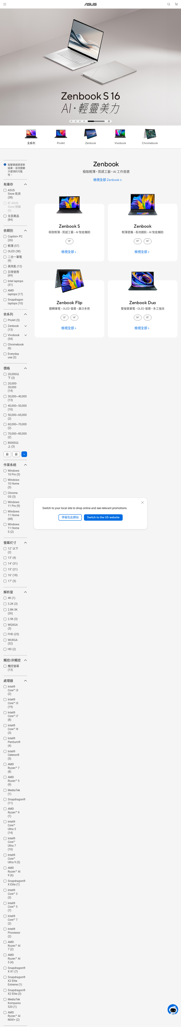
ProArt (7, 319)
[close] (142, 502)
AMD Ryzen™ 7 (13, 763)
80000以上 (10, 442)
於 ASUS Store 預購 (12, 204)
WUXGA (8, 639)
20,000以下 (11, 374)
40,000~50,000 (13, 405)
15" (6, 568)
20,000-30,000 (12, 382)
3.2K (6, 603)
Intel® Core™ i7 (13, 711)
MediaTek (10, 789)
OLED (7, 250)
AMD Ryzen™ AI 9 (13, 868)
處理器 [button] (8, 681)
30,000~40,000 (13, 395)
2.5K (6, 618)
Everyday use (12, 353)
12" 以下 (9, 548)
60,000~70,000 (13, 423)
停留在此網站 (70, 517)
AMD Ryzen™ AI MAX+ (13, 1013)
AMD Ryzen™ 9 (13, 808)
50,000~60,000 (13, 414)
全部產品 (9, 215)
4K (5, 597)
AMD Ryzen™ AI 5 (13, 955)
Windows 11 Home (11, 512)
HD (5, 648)
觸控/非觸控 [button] (12, 660)
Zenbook (9, 325)
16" (6, 574)
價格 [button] (7, 368)
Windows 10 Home (11, 480)
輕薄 (6, 245)
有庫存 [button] (8, 184)
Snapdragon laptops (11, 300)
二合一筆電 (11, 256)
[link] (90, 4)
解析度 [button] (8, 592)
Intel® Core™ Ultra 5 (11, 822)
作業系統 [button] (10, 465)
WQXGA (8, 624)
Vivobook (9, 334)
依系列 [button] (8, 314)
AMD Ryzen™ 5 (13, 776)
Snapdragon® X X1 (14, 968)
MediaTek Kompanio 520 (13, 1000)
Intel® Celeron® (14, 750)
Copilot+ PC (11, 235)
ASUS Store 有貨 (12, 191)
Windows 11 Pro (14, 501)
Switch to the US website (103, 517)
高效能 (8, 266)
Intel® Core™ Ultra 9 (11, 855)
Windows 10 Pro (14, 469)
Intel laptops (11, 280)
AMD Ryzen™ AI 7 (13, 942)
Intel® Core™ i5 (13, 698)
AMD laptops (12, 289)
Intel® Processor (10, 929)
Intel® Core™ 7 (13, 915)
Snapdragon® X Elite (14, 881)
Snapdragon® (12, 798)
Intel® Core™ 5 (13, 902)
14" (6, 562)
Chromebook (11, 343)
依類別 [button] (8, 230)
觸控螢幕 (9, 666)
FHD (6, 633)
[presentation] (5, 164)
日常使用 (9, 271)
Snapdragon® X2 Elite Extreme (14, 978)
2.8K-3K (8, 608)
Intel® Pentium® (10, 739)
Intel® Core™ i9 (13, 724)
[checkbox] (14, 194)
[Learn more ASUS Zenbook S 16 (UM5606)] (90, 124)
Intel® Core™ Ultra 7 (11, 839)
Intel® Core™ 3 (13, 889)
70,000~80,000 (13, 432)
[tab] (71, 121)
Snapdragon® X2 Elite (12, 991)
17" (6, 580)
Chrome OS (11, 492)
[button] (4, 4)
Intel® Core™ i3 (13, 685)
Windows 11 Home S (11, 525)
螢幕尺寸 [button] (10, 543)
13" (6, 557)
